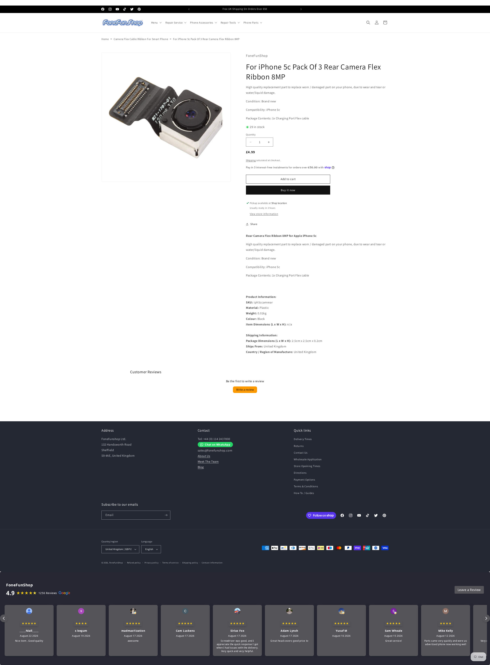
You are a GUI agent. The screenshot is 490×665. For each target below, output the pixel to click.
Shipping (251, 160)
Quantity (251, 134)
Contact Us (300, 452)
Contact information (212, 562)
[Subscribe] (166, 515)
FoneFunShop (116, 562)
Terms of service (170, 562)
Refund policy (134, 562)
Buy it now (288, 190)
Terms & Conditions (306, 486)
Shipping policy (190, 562)
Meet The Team (208, 462)
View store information (264, 214)
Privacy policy (152, 562)
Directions (300, 472)
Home (105, 39)
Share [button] (253, 224)
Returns (299, 446)
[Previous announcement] (189, 9)
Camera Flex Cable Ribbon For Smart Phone (141, 39)
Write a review (245, 390)
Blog (201, 467)
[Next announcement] (301, 9)
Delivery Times (303, 439)
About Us (204, 456)
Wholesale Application (308, 459)
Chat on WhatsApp (217, 444)
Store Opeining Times (307, 466)
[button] (156, 23)
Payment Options (304, 479)
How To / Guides (304, 493)
